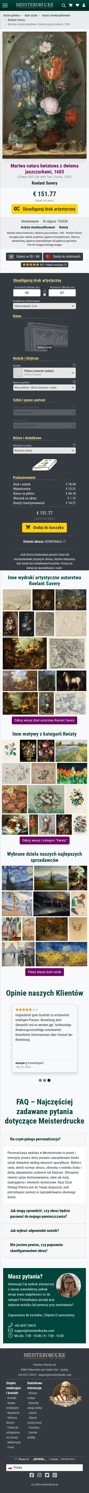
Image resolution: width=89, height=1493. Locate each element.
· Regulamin (13, 1413)
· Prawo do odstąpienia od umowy (13, 1432)
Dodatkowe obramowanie (26, 301)
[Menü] (5, 5)
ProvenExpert (35, 1063)
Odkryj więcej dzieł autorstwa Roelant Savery (44, 720)
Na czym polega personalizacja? (35, 1139)
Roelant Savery (16, 20)
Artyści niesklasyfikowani (56, 15)
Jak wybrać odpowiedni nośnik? (34, 1230)
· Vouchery (33, 1427)
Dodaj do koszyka (47, 527)
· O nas (10, 1447)
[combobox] (44, 306)
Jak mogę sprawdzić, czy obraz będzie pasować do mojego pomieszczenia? (40, 1213)
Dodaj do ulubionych (65, 256)
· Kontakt (11, 1398)
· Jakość (32, 1413)
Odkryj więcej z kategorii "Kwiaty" (44, 840)
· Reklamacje (13, 1442)
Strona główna (11, 15)
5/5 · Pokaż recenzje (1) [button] (53, 264)
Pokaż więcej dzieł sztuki (44, 972)
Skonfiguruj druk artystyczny (47, 209)
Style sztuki (30, 15)
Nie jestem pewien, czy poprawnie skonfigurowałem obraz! (36, 1247)
